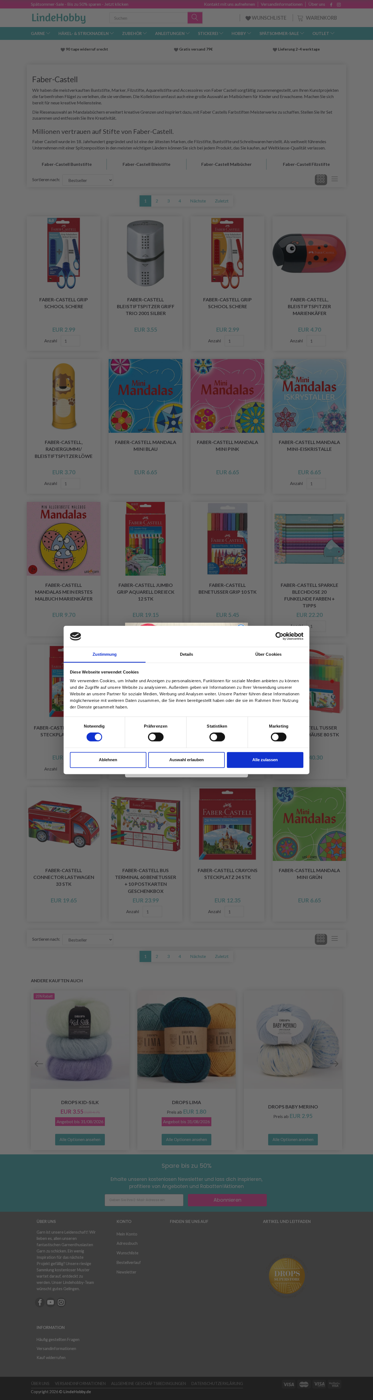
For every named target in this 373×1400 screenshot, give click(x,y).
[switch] (156, 737)
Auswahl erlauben (186, 759)
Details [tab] (186, 654)
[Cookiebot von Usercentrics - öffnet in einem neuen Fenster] (279, 636)
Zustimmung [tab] (105, 654)
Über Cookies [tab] (268, 654)
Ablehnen (108, 759)
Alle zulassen (265, 759)
